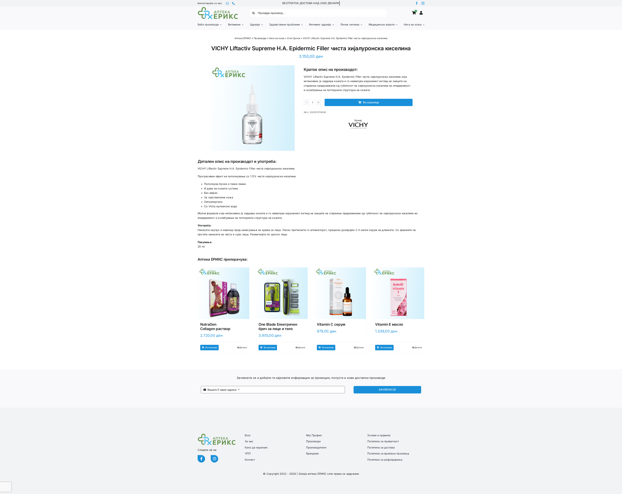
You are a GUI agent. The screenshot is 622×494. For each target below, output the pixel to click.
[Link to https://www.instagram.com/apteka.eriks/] (214, 459)
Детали (243, 347)
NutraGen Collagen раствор (215, 326)
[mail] (227, 3)
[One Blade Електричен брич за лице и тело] (282, 293)
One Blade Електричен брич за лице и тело (278, 326)
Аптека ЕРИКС (243, 38)
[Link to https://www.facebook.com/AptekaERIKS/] (201, 459)
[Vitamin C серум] (340, 293)
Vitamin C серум (331, 324)
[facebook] (416, 3)
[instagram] (422, 3)
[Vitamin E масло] (398, 293)
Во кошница (371, 102)
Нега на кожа (276, 38)
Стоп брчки (293, 38)
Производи (260, 38)
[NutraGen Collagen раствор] (223, 293)
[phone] (233, 3)
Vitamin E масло (389, 324)
